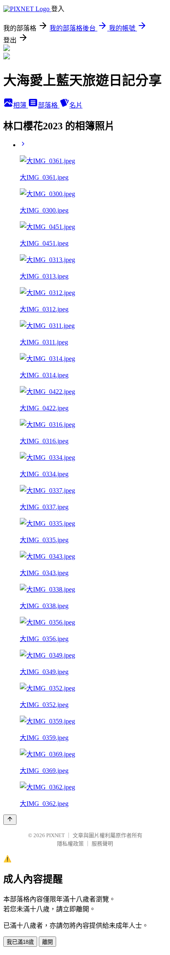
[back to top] (10, 820)
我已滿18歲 (20, 942)
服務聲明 (102, 843)
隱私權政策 (70, 843)
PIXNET (55, 835)
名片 (76, 105)
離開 (47, 942)
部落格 (48, 105)
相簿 (20, 105)
